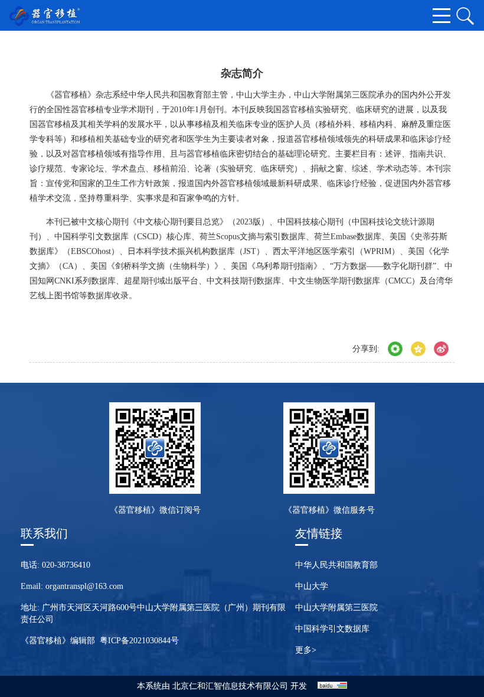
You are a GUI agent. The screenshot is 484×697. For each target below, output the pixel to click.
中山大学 (311, 586)
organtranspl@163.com (84, 586)
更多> (305, 650)
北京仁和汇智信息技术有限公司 (230, 686)
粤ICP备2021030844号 (139, 640)
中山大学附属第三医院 (336, 607)
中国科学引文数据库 (332, 628)
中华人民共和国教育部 (336, 565)
